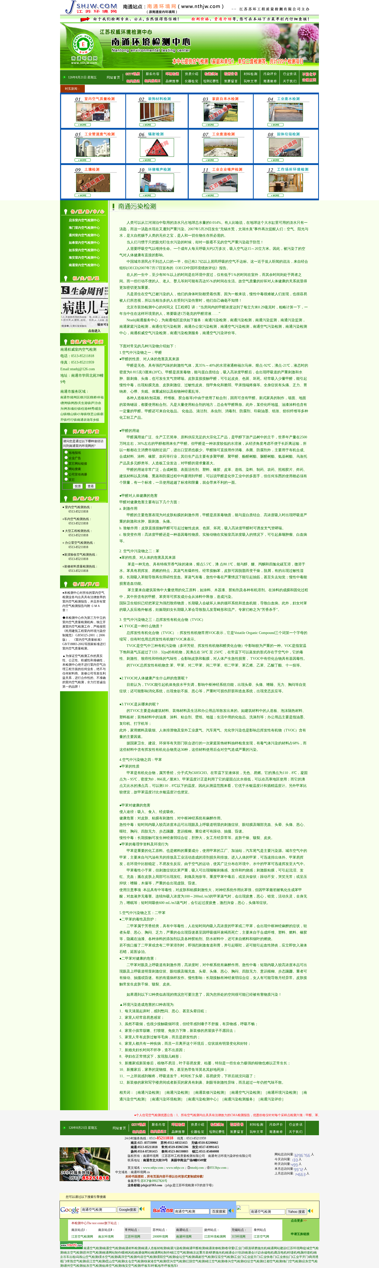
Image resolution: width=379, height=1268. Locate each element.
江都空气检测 (272, 1261)
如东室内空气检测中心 (84, 250)
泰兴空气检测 (234, 1261)
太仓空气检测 (134, 1261)
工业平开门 (300, 1257)
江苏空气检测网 (82, 1236)
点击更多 (297, 1220)
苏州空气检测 (92, 1252)
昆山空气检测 (115, 1261)
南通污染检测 (176, 1248)
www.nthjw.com (153, 1168)
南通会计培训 (235, 1252)
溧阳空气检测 (166, 1257)
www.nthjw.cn (175, 1168)
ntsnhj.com (197, 1168)
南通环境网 (184, 1236)
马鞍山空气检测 (87, 1257)
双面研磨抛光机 (256, 1248)
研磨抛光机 (217, 1252)
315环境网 (238, 1236)
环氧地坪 (157, 1265)
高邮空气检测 (204, 1257)
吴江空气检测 (95, 1261)
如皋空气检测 (112, 1265)
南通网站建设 (277, 1248)
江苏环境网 (132, 1236)
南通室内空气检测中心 (84, 265)
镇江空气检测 (180, 1252)
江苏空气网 (261, 1236)
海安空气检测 (131, 1265)
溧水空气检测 (108, 1257)
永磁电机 (267, 1252)
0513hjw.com (218, 1168)
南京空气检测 (73, 1252)
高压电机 (280, 1252)
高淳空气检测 (127, 1257)
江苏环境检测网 (215, 1236)
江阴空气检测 (195, 1261)
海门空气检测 (292, 1261)
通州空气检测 (73, 1265)
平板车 (146, 1265)
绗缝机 (292, 1252)
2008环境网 (160, 1236)
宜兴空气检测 (176, 1261)
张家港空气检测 (155, 1261)
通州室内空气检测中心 (84, 235)
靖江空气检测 (214, 1261)
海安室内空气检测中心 (84, 257)
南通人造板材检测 (154, 1248)
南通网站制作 (112, 1252)
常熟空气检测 (76, 1261)
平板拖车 (170, 1265)
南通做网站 (143, 1252)
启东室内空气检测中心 (84, 220)
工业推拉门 (284, 1257)
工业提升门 (252, 1257)
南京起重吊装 (199, 1252)
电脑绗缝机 (305, 1252)
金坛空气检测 (185, 1257)
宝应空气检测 (224, 1257)
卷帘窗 (229, 1248)
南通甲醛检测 (195, 1248)
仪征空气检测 (253, 1261)
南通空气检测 (93, 1248)
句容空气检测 (146, 1257)
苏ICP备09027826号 (154, 1181)
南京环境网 (106, 1236)
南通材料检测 (131, 1248)
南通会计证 (252, 1252)
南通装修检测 (215, 1248)
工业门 (239, 1248)
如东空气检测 (92, 1265)
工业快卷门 (268, 1257)
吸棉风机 (128, 1252)
